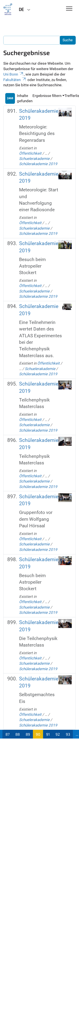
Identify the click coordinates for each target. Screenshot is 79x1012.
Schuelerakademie (34, 158)
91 (48, 734)
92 (58, 734)
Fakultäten (12, 80)
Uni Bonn (10, 74)
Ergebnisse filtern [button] (46, 95)
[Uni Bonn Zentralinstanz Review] (7, 9)
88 (17, 734)
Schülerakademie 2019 (38, 164)
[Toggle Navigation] (69, 8)
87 (7, 734)
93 (68, 734)
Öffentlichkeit (30, 153)
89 (28, 734)
